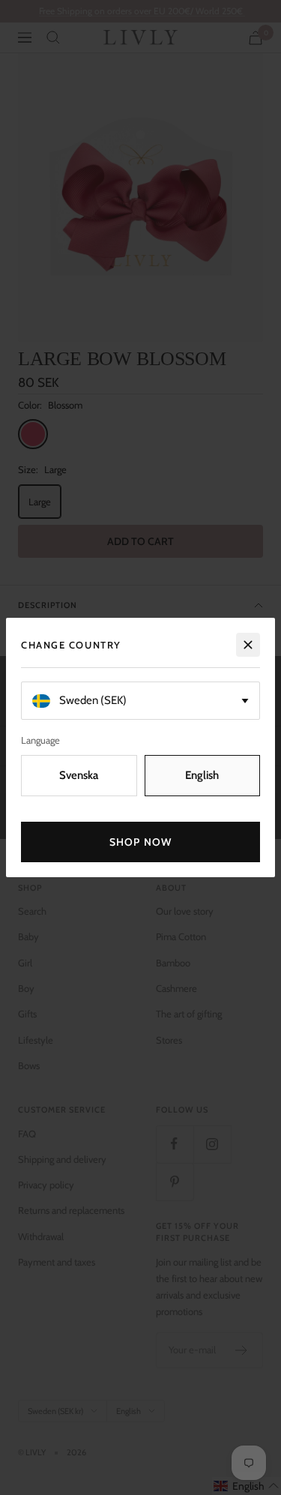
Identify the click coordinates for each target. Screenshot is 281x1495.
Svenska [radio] (78, 775)
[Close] (248, 645)
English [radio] (202, 775)
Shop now (140, 842)
